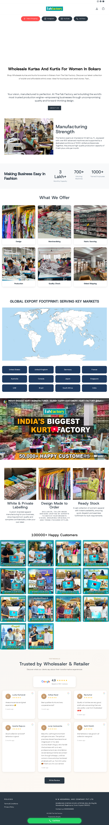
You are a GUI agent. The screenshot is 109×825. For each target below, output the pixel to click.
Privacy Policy (9, 807)
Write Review (54, 780)
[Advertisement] (54, 39)
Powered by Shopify (54, 817)
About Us (54, 108)
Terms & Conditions (11, 804)
